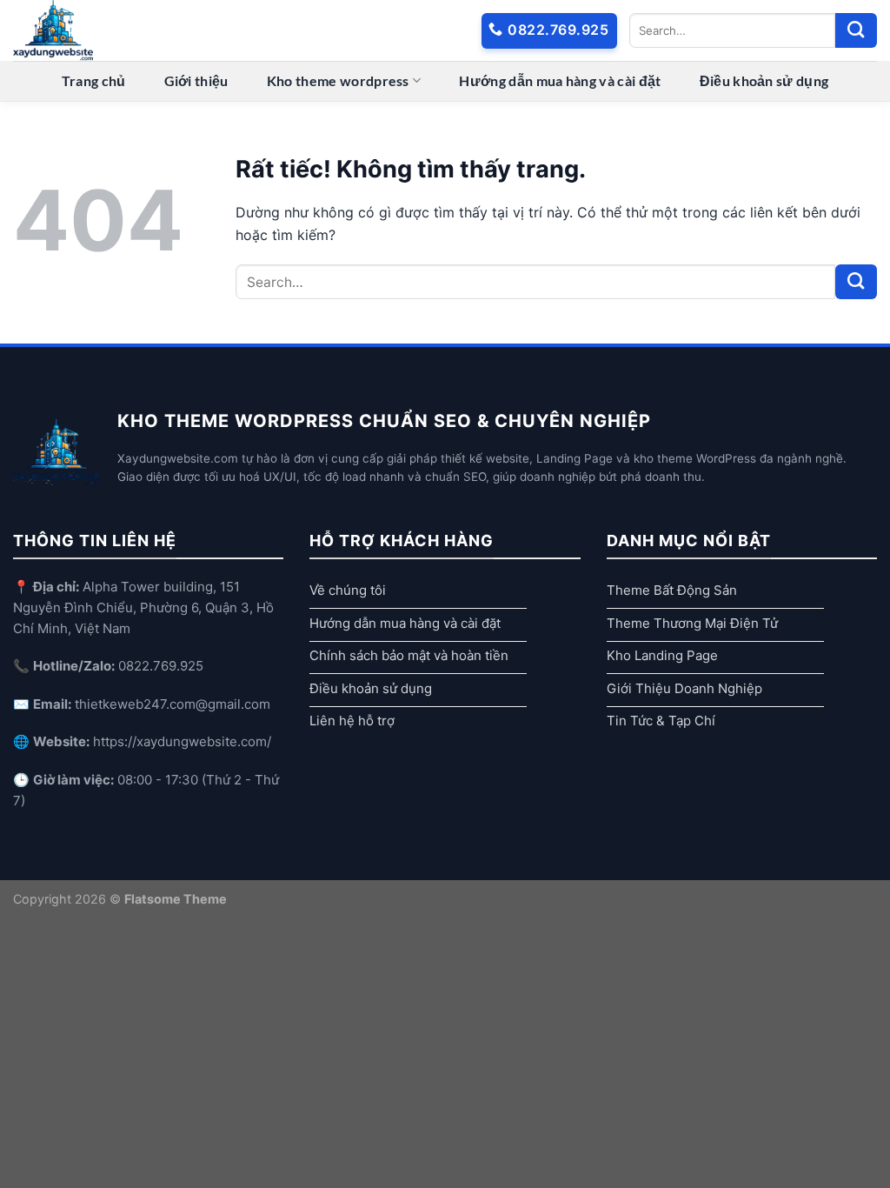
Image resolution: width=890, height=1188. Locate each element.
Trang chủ (94, 80)
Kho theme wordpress (338, 80)
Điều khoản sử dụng (764, 80)
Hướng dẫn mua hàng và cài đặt (560, 80)
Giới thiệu (196, 80)
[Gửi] (856, 30)
